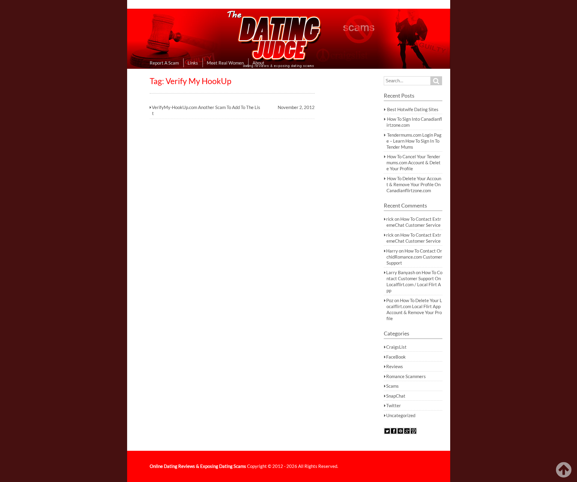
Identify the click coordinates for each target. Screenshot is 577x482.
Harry (392, 250)
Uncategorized (400, 415)
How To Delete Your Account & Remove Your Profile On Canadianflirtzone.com (413, 184)
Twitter (393, 405)
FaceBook (396, 356)
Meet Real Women (225, 62)
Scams (392, 386)
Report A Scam (164, 62)
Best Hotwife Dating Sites (412, 109)
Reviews (394, 366)
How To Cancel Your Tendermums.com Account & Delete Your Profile (413, 162)
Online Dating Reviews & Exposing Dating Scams (198, 466)
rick (390, 219)
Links (193, 62)
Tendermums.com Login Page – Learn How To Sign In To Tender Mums (413, 141)
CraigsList (396, 347)
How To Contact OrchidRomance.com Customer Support (414, 256)
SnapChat (395, 396)
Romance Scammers (406, 376)
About (258, 62)
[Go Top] (565, 470)
